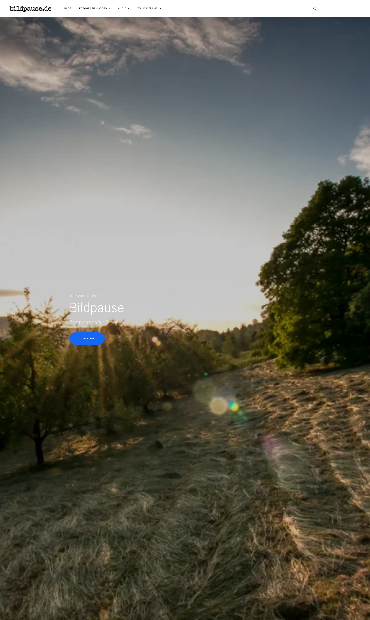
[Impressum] (348, 21)
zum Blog (87, 338)
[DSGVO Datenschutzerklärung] (358, 21)
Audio (122, 8)
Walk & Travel (147, 8)
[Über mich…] (318, 21)
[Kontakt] (338, 21)
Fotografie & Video (93, 8)
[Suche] (315, 8)
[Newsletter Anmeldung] (328, 21)
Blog (67, 8)
